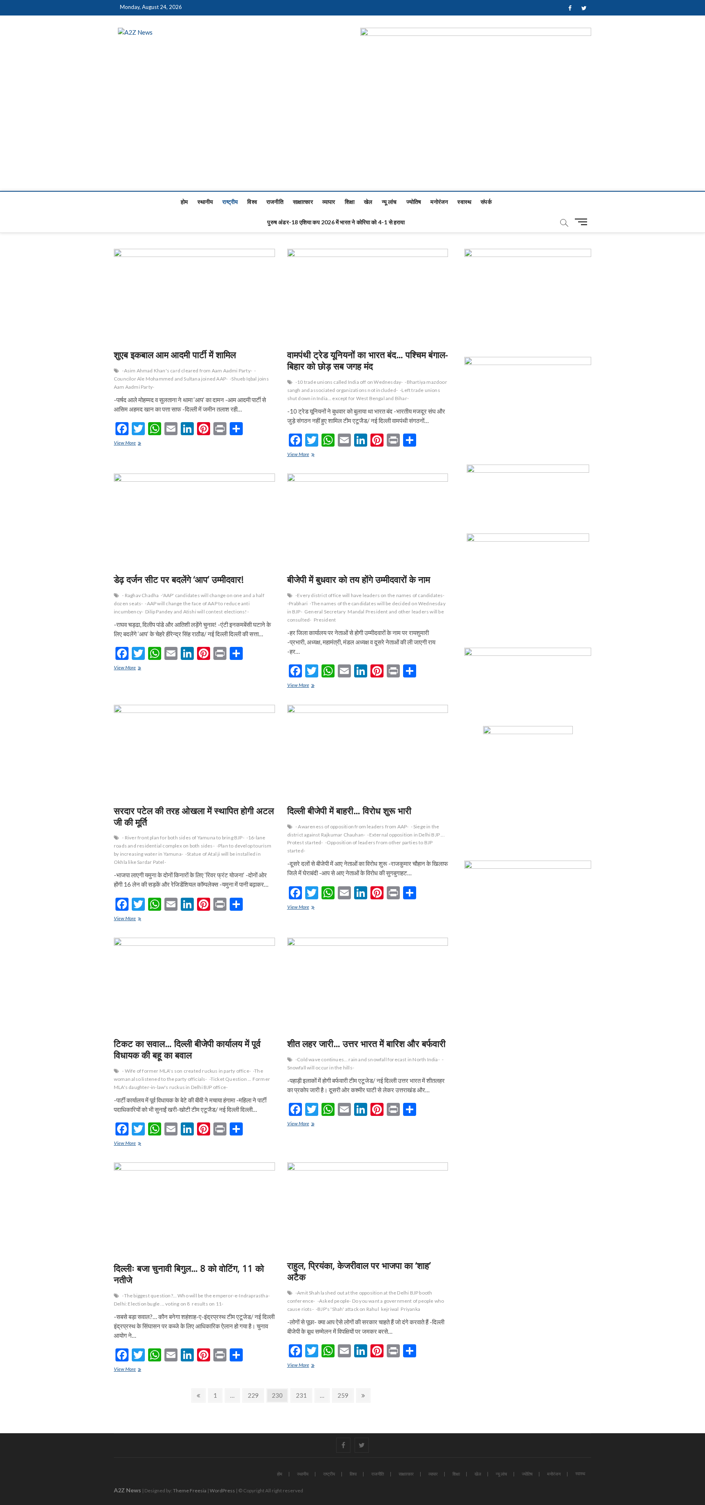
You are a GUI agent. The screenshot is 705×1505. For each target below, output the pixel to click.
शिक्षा (350, 201)
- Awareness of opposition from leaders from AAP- (352, 826)
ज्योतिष (413, 201)
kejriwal (390, 1309)
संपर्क (486, 201)
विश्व (252, 201)
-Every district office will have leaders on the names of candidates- (370, 595)
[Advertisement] (352, 130)
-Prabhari (297, 603)
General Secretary (325, 612)
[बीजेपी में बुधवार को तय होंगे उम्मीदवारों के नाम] (367, 521)
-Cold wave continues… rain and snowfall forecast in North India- (367, 1059)
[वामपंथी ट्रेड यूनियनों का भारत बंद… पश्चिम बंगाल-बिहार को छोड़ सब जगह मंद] (367, 296)
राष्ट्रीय (230, 201)
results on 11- (207, 1304)
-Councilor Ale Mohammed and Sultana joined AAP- (185, 374)
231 (302, 1395)
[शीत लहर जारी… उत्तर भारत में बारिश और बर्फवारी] (367, 985)
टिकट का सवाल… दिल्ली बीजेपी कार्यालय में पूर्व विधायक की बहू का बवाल (187, 1049)
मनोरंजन (439, 201)
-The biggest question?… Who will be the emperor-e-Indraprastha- (196, 1296)
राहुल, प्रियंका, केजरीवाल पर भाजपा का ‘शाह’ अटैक (359, 1271)
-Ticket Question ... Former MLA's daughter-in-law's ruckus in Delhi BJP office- (192, 1083)
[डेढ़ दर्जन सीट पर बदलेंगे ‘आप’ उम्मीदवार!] (194, 521)
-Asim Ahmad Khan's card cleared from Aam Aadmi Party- (187, 370)
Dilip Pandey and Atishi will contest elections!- (197, 612)
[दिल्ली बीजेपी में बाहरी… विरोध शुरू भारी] (367, 752)
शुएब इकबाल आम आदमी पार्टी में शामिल (175, 354)
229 (254, 1395)
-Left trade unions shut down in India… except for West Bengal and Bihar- (363, 394)
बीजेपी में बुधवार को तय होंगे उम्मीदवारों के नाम (358, 579)
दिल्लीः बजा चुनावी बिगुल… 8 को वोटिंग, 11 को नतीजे (189, 1274)
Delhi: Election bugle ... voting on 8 (152, 1304)
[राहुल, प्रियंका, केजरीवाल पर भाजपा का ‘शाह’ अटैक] (367, 1208)
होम (184, 201)
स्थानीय (205, 201)
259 (344, 1395)
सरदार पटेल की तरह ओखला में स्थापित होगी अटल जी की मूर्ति (194, 816)
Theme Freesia (189, 1490)
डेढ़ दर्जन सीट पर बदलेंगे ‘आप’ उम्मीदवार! (179, 579)
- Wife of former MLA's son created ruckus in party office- (186, 1071)
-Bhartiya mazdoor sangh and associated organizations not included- (367, 386)
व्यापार (328, 201)
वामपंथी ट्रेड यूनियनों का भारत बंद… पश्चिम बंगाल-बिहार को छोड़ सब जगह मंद (367, 360)
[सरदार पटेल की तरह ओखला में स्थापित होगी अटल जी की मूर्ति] (194, 752)
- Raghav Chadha (140, 595)
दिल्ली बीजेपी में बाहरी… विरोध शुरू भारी (349, 810)
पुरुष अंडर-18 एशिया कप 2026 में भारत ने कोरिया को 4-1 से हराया (336, 222)
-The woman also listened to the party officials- (188, 1075)
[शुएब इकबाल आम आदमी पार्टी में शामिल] (194, 296)
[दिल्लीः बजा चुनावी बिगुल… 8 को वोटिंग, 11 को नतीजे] (194, 1209)
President (325, 620)
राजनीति (275, 201)
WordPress (222, 1490)
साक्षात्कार (303, 201)
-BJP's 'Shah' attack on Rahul (347, 1309)
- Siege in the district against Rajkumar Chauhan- (363, 830)
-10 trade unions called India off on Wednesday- (349, 382)
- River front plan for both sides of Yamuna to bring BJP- (183, 837)
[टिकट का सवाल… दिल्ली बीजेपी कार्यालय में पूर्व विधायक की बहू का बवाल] (194, 985)
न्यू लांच (389, 201)
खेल (368, 201)
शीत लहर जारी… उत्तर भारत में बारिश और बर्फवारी (366, 1043)
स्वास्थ (464, 201)
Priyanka (410, 1309)
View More (131, 443)
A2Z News (127, 1490)
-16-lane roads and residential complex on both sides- (189, 841)
